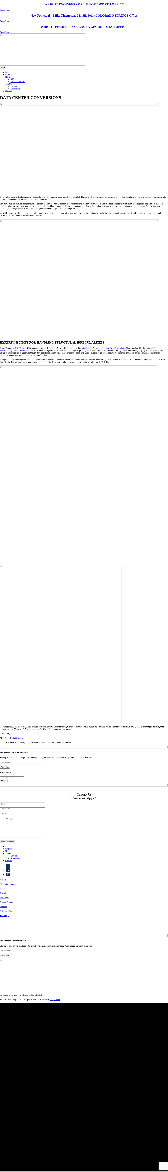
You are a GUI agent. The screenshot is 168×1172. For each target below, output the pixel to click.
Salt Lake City (6, 911)
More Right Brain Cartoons (11, 738)
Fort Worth (4, 893)
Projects (8, 74)
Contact (8, 91)
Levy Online (55, 999)
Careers (13, 86)
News (7, 77)
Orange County (6, 902)
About (7, 72)
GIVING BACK (17, 81)
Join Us (8, 84)
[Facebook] (7, 866)
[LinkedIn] (7, 870)
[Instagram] (7, 874)
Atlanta (3, 880)
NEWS (13, 79)
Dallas (2, 889)
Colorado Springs (7, 884)
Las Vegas (4, 898)
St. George (4, 915)
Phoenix (3, 906)
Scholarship (15, 89)
